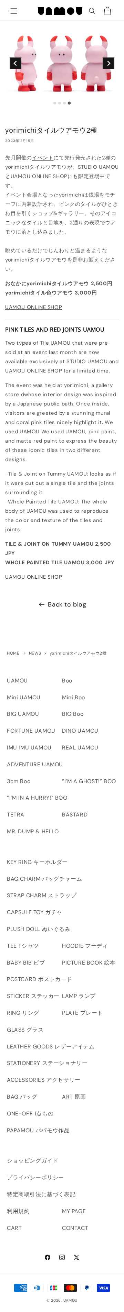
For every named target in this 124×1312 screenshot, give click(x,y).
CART (14, 1228)
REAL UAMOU (80, 747)
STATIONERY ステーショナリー (47, 1063)
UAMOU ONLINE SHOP (33, 307)
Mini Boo (73, 697)
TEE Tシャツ (23, 945)
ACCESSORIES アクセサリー (44, 1079)
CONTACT (75, 1228)
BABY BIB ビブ (26, 962)
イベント (42, 157)
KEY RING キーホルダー (37, 862)
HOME (13, 653)
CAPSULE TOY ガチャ (34, 912)
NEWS (35, 653)
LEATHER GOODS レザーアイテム (51, 1046)
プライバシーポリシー (35, 1177)
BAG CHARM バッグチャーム (44, 878)
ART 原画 (74, 1096)
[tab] (54, 103)
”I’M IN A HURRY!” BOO (37, 797)
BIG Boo (72, 714)
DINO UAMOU (80, 730)
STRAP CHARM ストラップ (41, 895)
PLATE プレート (82, 1012)
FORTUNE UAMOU (31, 730)
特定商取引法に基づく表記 (41, 1194)
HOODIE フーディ (85, 945)
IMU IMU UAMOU (29, 747)
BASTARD (74, 814)
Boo (67, 680)
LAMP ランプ (79, 996)
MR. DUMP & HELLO (33, 831)
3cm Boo (18, 781)
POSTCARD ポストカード (39, 979)
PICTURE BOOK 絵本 (88, 962)
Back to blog (67, 604)
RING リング (23, 1012)
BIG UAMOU (23, 714)
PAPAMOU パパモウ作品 (38, 1130)
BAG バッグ (22, 1096)
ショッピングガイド (32, 1160)
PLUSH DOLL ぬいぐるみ (39, 929)
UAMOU (17, 680)
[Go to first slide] (108, 63)
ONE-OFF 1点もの (30, 1113)
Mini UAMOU (24, 697)
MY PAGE (74, 1211)
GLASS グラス (25, 1029)
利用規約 (18, 1211)
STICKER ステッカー (33, 996)
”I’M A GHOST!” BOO (89, 781)
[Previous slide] (15, 63)
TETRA (15, 814)
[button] (13, 11)
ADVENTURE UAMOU (35, 764)
